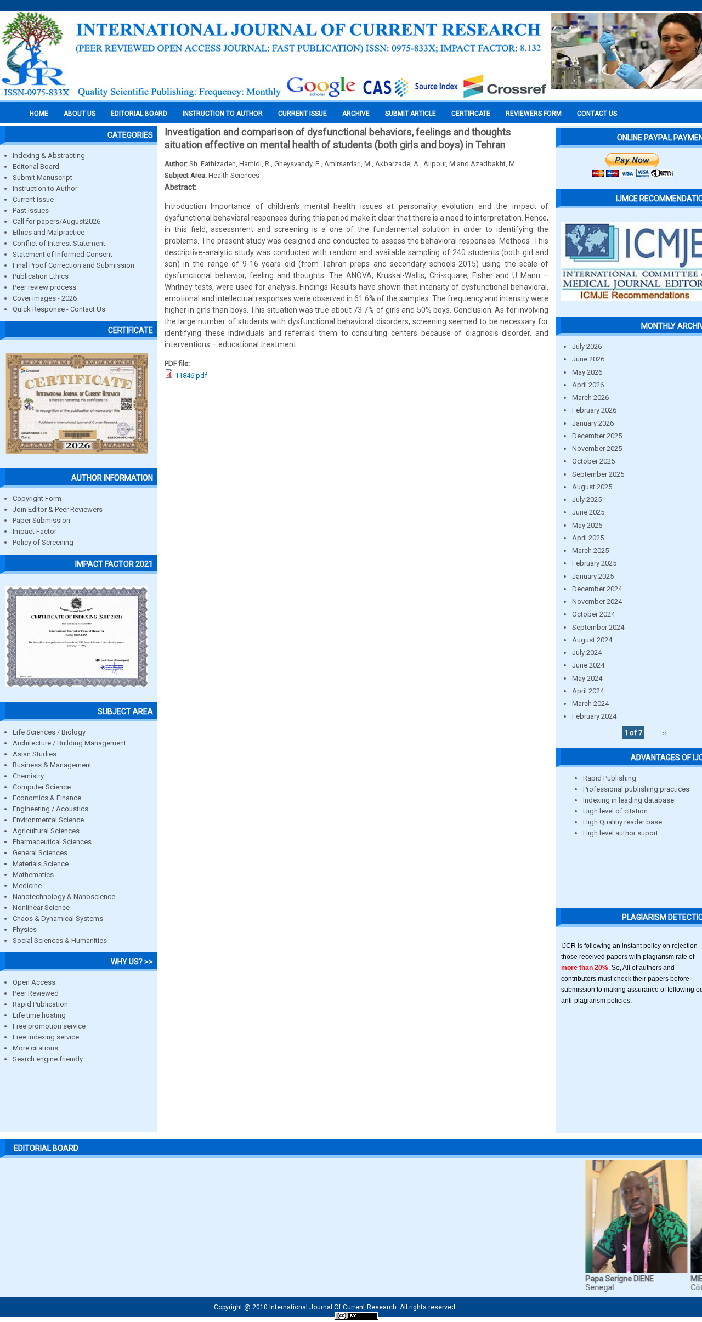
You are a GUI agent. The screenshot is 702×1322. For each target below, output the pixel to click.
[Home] (274, 97)
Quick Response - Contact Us (59, 309)
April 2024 (588, 691)
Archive (356, 113)
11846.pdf (191, 375)
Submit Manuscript (42, 177)
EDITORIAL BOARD (139, 113)
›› (665, 732)
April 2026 (588, 385)
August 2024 (592, 640)
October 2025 (593, 461)
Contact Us (597, 113)
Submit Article (410, 113)
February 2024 (594, 716)
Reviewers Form (534, 113)
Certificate (470, 113)
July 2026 (587, 346)
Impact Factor (34, 531)
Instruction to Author (45, 188)
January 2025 (593, 576)
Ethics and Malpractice (48, 232)
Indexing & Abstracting (49, 155)
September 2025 (598, 474)
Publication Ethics (41, 276)
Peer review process (44, 287)
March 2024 (590, 703)
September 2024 (598, 627)
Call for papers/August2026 (56, 221)
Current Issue (302, 113)
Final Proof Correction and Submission (73, 265)
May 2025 (587, 525)
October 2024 (593, 614)
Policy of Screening (43, 542)
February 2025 (594, 563)
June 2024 (588, 665)
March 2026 (590, 397)
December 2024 (597, 589)
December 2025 (597, 436)
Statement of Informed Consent (62, 254)
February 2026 (594, 410)
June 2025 (588, 512)
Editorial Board (36, 166)
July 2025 (587, 499)
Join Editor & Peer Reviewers (58, 509)
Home (39, 113)
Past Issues (31, 210)
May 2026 (587, 372)
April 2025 (588, 538)
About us (79, 113)
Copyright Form (37, 498)
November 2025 (597, 448)
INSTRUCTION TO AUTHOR (223, 113)
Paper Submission (41, 520)
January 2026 (593, 423)
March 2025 (590, 550)
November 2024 (597, 601)
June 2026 (588, 359)
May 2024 (587, 678)
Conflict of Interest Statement (59, 243)
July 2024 (587, 652)
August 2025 (592, 487)
